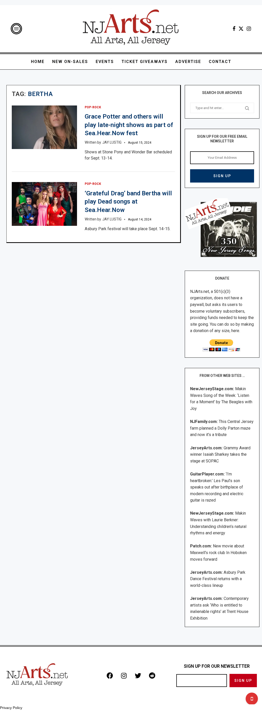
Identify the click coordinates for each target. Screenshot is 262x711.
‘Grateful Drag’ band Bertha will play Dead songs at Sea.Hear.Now (128, 202)
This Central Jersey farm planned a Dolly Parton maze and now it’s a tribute (222, 428)
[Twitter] (241, 28)
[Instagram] (248, 28)
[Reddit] (152, 675)
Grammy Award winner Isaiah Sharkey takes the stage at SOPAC (220, 454)
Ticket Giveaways (145, 61)
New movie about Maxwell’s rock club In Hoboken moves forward (218, 552)
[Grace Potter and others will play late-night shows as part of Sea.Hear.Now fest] (44, 127)
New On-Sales (70, 61)
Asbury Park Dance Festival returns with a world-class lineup (217, 579)
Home (38, 61)
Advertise (188, 61)
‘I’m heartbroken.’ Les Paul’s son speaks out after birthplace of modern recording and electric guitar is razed (216, 487)
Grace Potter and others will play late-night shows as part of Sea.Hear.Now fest (129, 125)
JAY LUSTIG (112, 142)
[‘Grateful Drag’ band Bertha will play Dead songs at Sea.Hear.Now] (44, 204)
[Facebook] (234, 28)
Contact (220, 61)
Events (105, 61)
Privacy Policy (11, 708)
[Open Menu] (16, 28)
